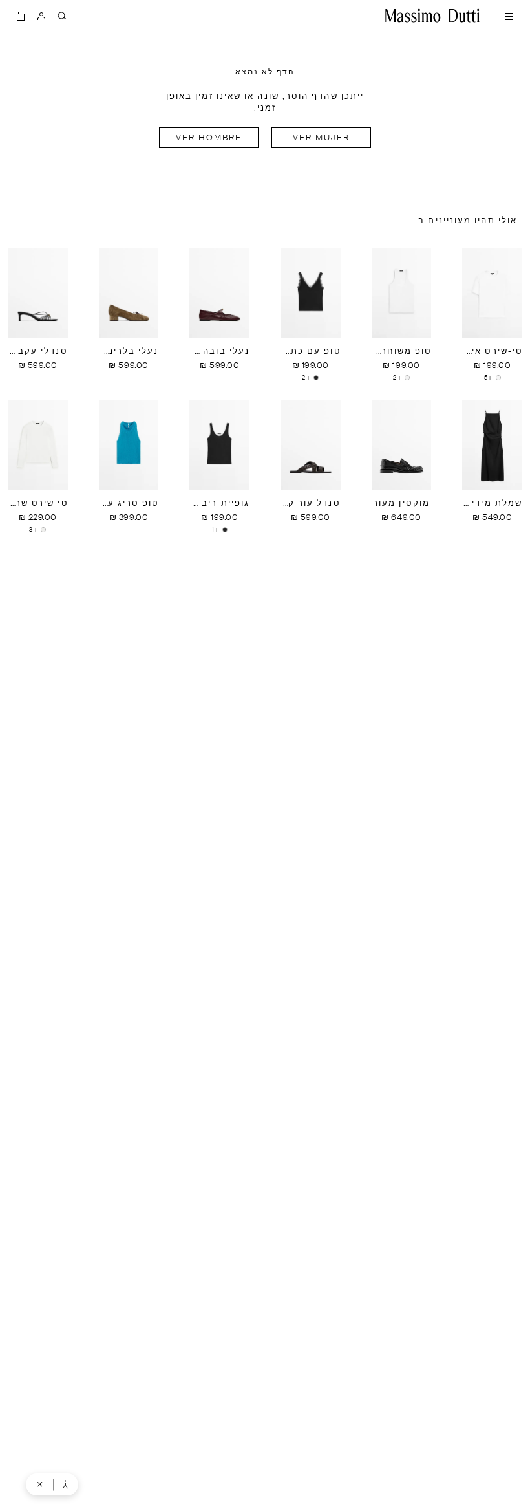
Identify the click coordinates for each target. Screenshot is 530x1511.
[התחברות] (41, 15)
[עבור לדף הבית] (432, 15)
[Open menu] (509, 15)
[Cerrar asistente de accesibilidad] (40, 1484)
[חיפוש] (62, 15)
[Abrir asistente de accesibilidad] (65, 1484)
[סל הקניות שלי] (20, 15)
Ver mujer (321, 138)
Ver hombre (209, 138)
